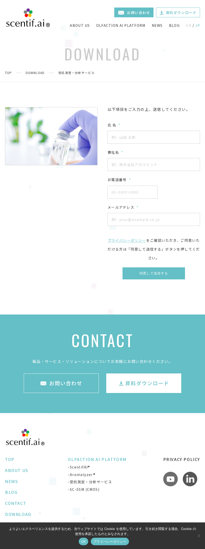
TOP (8, 72)
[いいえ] (198, 535)
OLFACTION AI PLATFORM (121, 25)
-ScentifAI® (79, 466)
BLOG (174, 25)
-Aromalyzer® (82, 474)
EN (189, 25)
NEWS (157, 25)
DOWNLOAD (35, 72)
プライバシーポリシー (127, 240)
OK (83, 541)
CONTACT (15, 503)
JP (197, 25)
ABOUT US (80, 25)
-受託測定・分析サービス (90, 481)
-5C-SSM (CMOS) (84, 489)
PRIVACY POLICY (181, 459)
